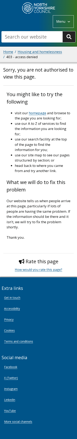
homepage (37, 113)
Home (8, 51)
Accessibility (12, 308)
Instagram (11, 389)
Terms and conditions (18, 341)
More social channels (18, 422)
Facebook (10, 367)
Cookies (9, 330)
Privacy (9, 319)
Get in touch (12, 298)
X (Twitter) (11, 378)
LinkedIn (9, 400)
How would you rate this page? (38, 269)
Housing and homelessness (40, 51)
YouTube (10, 411)
